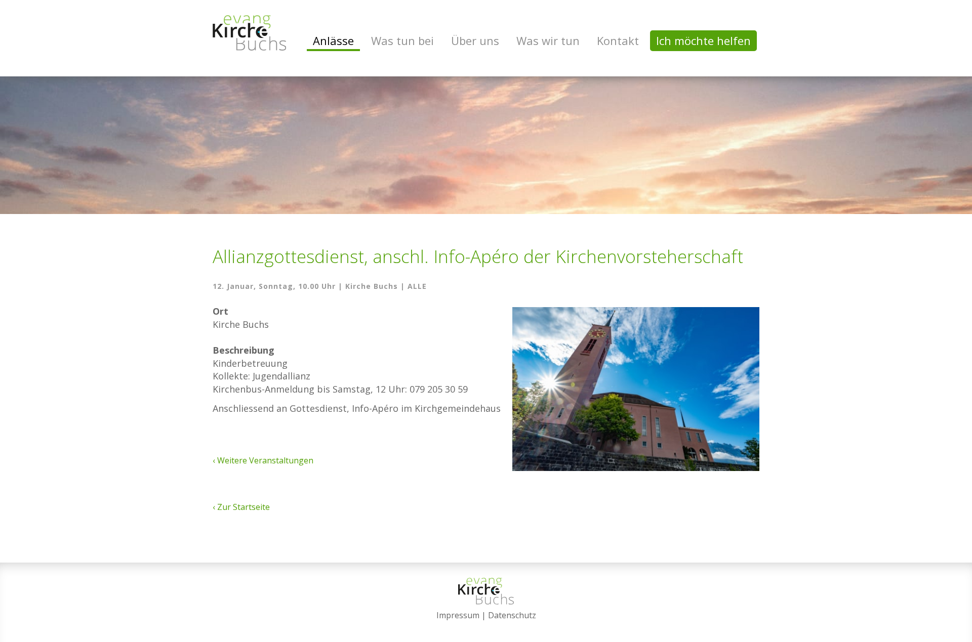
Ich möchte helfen (703, 40)
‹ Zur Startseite (241, 506)
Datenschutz (512, 615)
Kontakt (618, 40)
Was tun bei (402, 40)
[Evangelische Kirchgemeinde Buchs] (249, 33)
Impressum (457, 615)
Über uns (475, 40)
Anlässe (333, 40)
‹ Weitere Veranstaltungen (263, 460)
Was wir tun (548, 40)
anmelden (486, 627)
